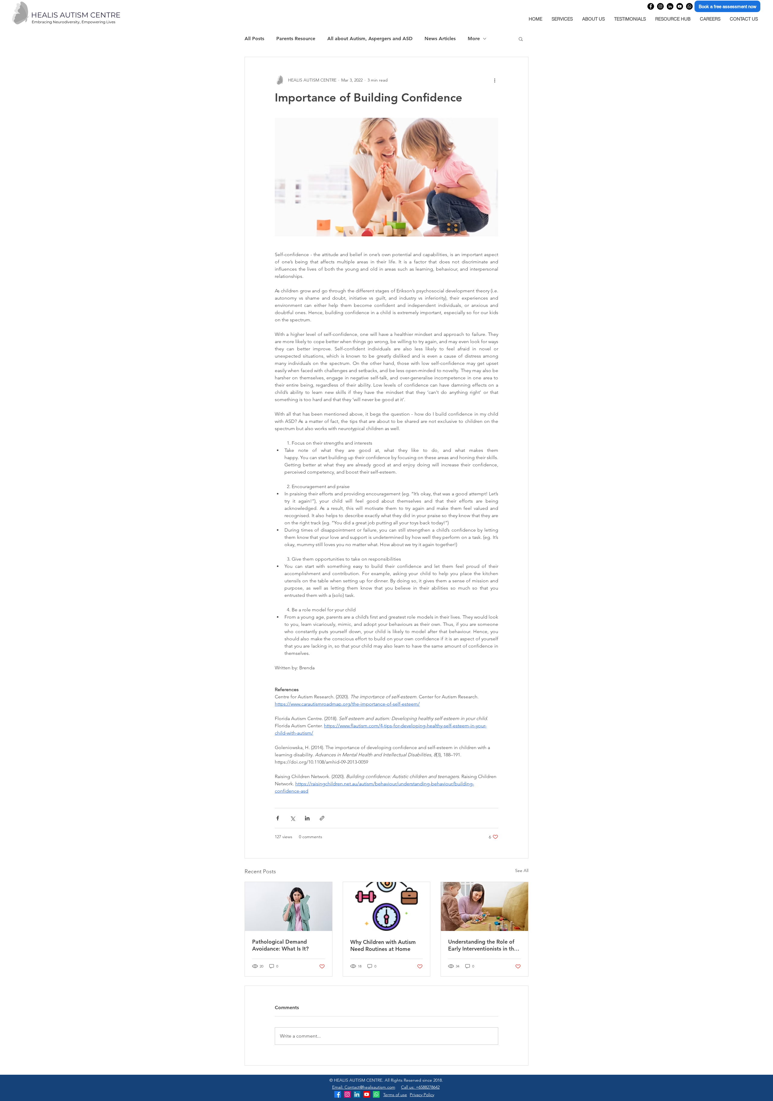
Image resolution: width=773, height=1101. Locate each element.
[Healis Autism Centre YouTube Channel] (679, 6)
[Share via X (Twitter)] (292, 818)
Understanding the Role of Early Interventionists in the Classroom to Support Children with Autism (482, 945)
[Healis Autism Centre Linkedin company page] (670, 6)
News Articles (440, 38)
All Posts (254, 38)
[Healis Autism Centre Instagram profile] (660, 6)
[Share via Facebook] (278, 818)
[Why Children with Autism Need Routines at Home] (386, 906)
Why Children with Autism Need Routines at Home (383, 945)
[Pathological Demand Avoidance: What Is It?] (288, 906)
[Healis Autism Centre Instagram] (347, 1094)
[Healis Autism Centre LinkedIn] (357, 1094)
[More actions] (494, 80)
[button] (521, 38)
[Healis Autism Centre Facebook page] (650, 6)
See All (521, 870)
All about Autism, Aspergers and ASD (369, 38)
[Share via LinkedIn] (307, 818)
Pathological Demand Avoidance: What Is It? (280, 945)
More (474, 38)
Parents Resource (295, 38)
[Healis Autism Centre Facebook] (337, 1094)
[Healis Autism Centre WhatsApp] (689, 6)
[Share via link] (322, 818)
